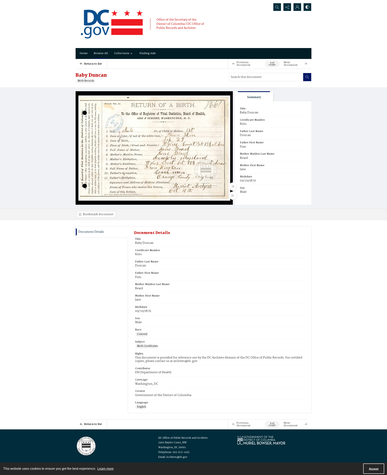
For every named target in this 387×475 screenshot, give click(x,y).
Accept (374, 468)
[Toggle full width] (233, 186)
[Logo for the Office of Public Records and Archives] (86, 445)
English (141, 407)
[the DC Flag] (112, 24)
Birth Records (86, 81)
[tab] (254, 96)
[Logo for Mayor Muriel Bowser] (261, 440)
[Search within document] (307, 77)
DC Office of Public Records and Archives (183, 438)
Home (84, 53)
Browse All (101, 53)
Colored (142, 334)
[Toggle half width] (233, 196)
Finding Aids (147, 53)
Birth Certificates (147, 346)
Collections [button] (121, 53)
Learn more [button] (105, 468)
